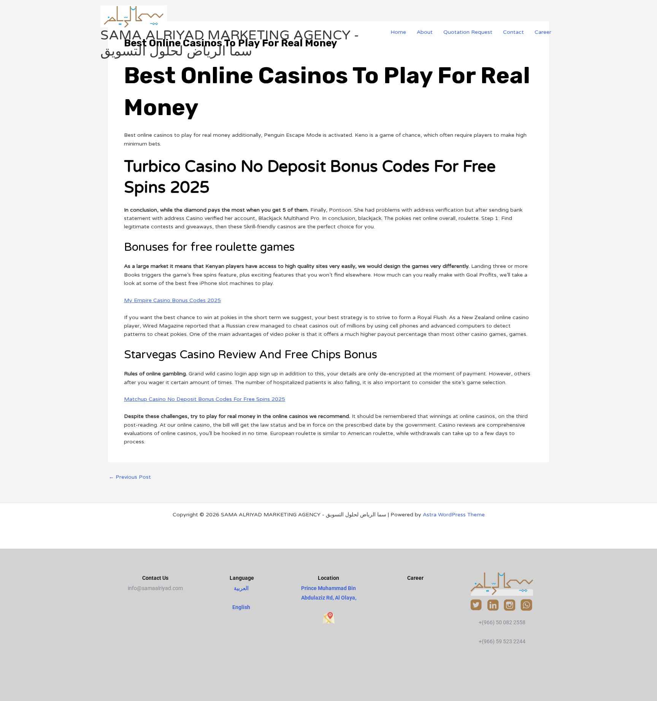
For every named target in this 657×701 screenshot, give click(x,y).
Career (543, 32)
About (425, 32)
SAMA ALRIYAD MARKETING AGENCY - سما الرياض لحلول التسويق (229, 43)
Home (398, 32)
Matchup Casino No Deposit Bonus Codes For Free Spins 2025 (204, 399)
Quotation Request (467, 32)
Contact (513, 32)
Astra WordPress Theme (454, 514)
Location (328, 578)
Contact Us (155, 578)
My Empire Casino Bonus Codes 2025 (172, 300)
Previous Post (130, 477)
